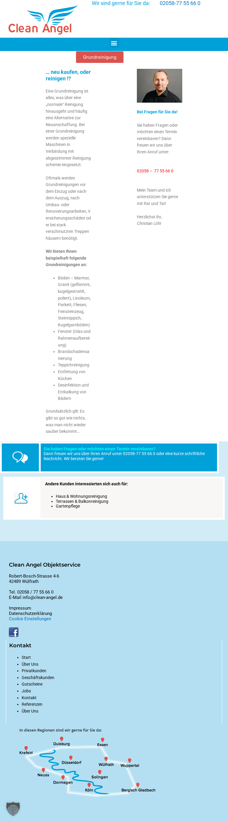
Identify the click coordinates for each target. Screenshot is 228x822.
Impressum (20, 608)
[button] (114, 43)
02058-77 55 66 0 (180, 3)
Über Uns (30, 711)
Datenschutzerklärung (30, 613)
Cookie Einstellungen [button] (30, 618)
